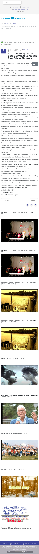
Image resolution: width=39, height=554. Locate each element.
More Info (28, 552)
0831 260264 (15, 7)
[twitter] (18, 12)
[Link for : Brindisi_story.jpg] (19, 486)
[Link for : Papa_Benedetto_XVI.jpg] (19, 230)
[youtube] (20, 12)
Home (7, 24)
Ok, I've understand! (15, 552)
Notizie (14, 24)
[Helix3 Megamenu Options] (37, 15)
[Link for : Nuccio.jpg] (19, 413)
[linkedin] (23, 12)
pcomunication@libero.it (20, 9)
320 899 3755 (25, 7)
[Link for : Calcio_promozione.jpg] (19, 450)
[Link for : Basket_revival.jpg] (19, 375)
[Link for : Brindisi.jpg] (19, 300)
